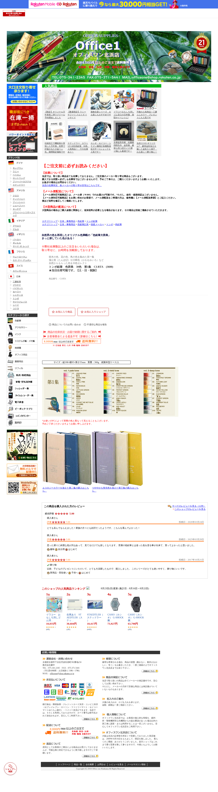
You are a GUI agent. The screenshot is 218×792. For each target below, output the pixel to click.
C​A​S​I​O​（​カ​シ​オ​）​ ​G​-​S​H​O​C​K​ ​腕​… (116, 617)
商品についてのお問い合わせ (66, 324)
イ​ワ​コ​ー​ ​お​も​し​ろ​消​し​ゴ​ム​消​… (53, 617)
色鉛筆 (80, 221)
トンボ (109, 224)
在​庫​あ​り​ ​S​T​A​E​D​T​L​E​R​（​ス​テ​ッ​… (74, 617)
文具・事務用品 (67, 221)
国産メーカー (97, 224)
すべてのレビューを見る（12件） (189, 506)
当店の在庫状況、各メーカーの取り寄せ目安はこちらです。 (72, 185)
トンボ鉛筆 (91, 221)
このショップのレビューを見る (190, 509)
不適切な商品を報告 (97, 324)
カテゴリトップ (50, 221)
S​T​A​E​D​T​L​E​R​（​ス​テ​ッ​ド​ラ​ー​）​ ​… (95, 617)
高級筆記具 (83, 224)
